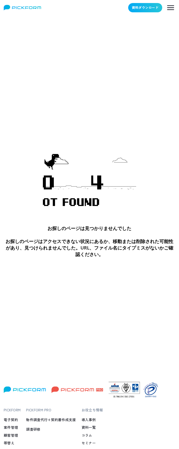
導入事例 (89, 419)
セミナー (89, 442)
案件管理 (11, 427)
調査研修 (33, 429)
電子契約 (11, 419)
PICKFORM (12, 409)
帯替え (9, 442)
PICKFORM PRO (38, 409)
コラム (87, 435)
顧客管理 (11, 435)
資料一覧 (89, 427)
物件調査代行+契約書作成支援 (51, 419)
